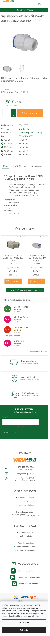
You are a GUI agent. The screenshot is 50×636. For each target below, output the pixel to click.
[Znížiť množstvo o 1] (13, 115)
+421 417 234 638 (26, 10)
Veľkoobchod (28, 563)
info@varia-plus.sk (25, 473)
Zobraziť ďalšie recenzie (38, 352)
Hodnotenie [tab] (28, 166)
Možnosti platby (26, 536)
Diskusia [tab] (38, 166)
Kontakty (25, 501)
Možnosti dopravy (26, 532)
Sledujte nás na (28, 571)
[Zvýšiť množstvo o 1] (13, 111)
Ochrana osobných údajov (26, 547)
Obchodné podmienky (25, 543)
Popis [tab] (5, 166)
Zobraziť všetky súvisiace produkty (25, 290)
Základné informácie (26, 497)
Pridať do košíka (30, 113)
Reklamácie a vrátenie (26, 550)
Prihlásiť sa (10, 433)
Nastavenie (24, 622)
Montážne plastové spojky (30, 132)
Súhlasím (24, 630)
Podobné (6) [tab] (15, 166)
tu (37, 616)
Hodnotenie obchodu (26, 505)
